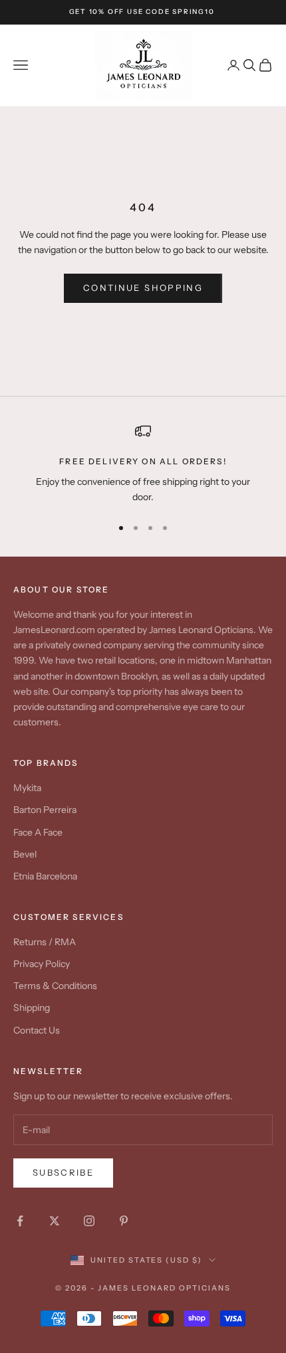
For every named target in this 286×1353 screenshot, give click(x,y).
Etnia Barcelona (45, 876)
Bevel (25, 854)
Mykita (27, 788)
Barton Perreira (44, 810)
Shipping (31, 1008)
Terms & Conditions (55, 986)
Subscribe (63, 1172)
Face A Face (38, 832)
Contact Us (36, 1030)
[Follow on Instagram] (89, 1220)
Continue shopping (143, 287)
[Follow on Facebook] (20, 1220)
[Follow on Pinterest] (123, 1220)
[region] (143, 464)
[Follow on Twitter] (54, 1220)
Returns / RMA (44, 942)
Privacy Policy (41, 964)
